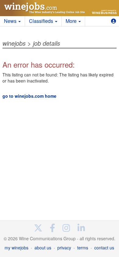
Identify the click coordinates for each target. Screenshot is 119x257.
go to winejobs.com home (29, 96)
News (11, 20)
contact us (104, 248)
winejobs (14, 43)
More (72, 20)
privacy (64, 248)
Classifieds (41, 20)
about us (42, 248)
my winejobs (16, 248)
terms (82, 248)
